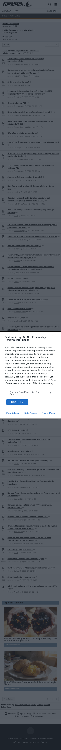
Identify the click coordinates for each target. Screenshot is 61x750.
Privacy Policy (48, 413)
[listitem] (30, 393)
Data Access (30, 413)
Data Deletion (13, 413)
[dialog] (30, 375)
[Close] (55, 337)
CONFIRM (17, 402)
